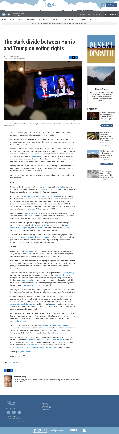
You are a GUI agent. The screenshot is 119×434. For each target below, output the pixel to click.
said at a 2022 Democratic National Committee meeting (30, 237)
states (70, 296)
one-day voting (68, 273)
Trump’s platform (34, 251)
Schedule (21, 19)
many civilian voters (31, 285)
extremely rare (32, 345)
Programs (31, 19)
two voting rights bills (51, 189)
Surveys (63, 340)
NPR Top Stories (14, 362)
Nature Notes (101, 89)
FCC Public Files (46, 407)
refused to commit (32, 154)
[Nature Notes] (101, 76)
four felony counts (35, 156)
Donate (112, 5)
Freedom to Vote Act (30, 213)
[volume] (8, 14)
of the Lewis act (48, 225)
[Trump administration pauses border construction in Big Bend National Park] (93, 174)
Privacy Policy (46, 409)
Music (12, 19)
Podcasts (43, 19)
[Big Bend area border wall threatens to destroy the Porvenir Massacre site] (93, 154)
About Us (93, 19)
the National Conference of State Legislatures (42, 340)
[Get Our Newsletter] (101, 49)
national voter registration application (23, 304)
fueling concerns (62, 159)
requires (54, 304)
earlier (32, 225)
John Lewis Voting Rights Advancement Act (42, 196)
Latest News (92, 109)
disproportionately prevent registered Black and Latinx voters (32, 347)
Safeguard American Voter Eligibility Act (56, 325)
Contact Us (45, 404)
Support (83, 19)
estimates (14, 268)
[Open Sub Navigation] (7, 19)
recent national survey (18, 321)
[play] (3, 14)
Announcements (47, 406)
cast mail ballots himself (63, 275)
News (4, 19)
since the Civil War (28, 280)
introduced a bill (40, 228)
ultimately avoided (58, 333)
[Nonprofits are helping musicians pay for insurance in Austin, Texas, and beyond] (93, 116)
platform (63, 187)
